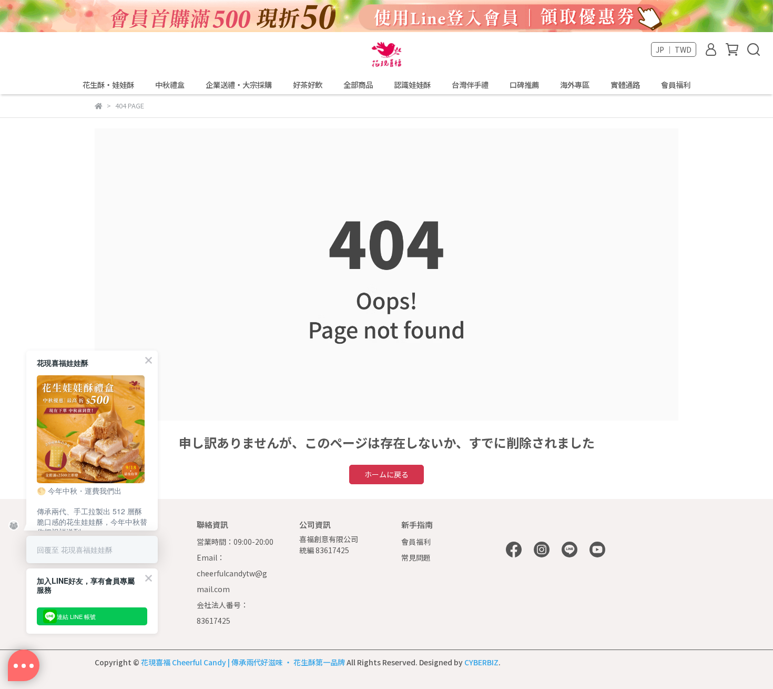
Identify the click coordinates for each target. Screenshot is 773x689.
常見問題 (416, 557)
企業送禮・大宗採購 (239, 84)
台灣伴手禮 (470, 84)
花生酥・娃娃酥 (108, 84)
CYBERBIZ (481, 662)
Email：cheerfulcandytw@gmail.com (232, 573)
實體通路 (625, 84)
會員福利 (675, 84)
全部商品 (358, 84)
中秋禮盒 (170, 84)
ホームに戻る (386, 474)
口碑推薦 (524, 84)
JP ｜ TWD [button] (673, 49)
